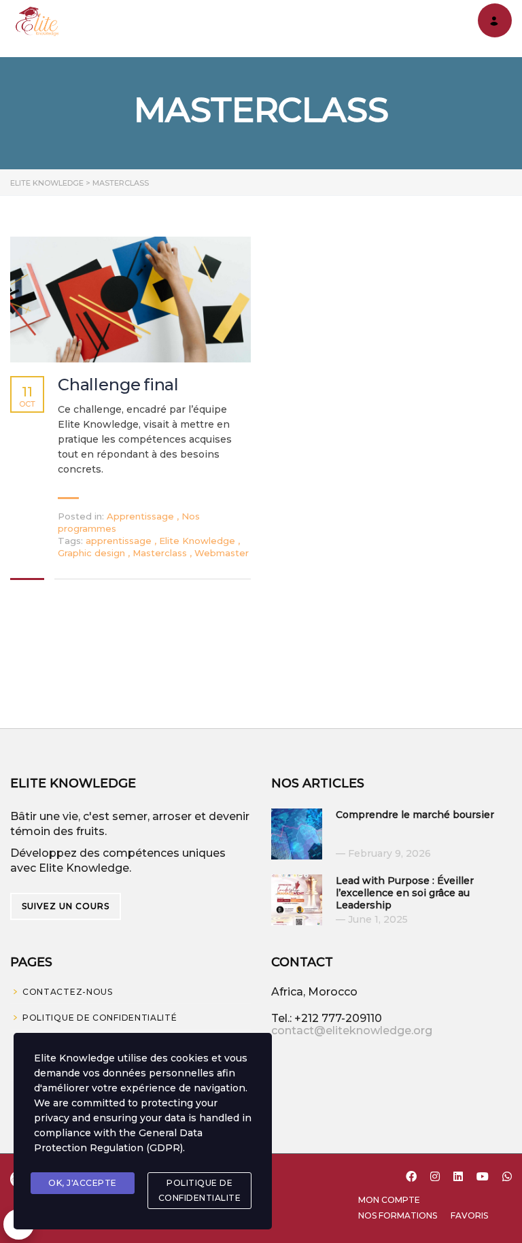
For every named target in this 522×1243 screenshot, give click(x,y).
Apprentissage (140, 516)
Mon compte (389, 1200)
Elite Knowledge (198, 540)
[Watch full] (130, 299)
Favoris (469, 1215)
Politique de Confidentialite (199, 1190)
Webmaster (221, 552)
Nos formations (397, 1215)
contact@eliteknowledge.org (351, 1030)
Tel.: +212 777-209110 (326, 1018)
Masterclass (161, 552)
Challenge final (118, 384)
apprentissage (120, 540)
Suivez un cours (65, 906)
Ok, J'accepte (82, 1183)
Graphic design (93, 552)
